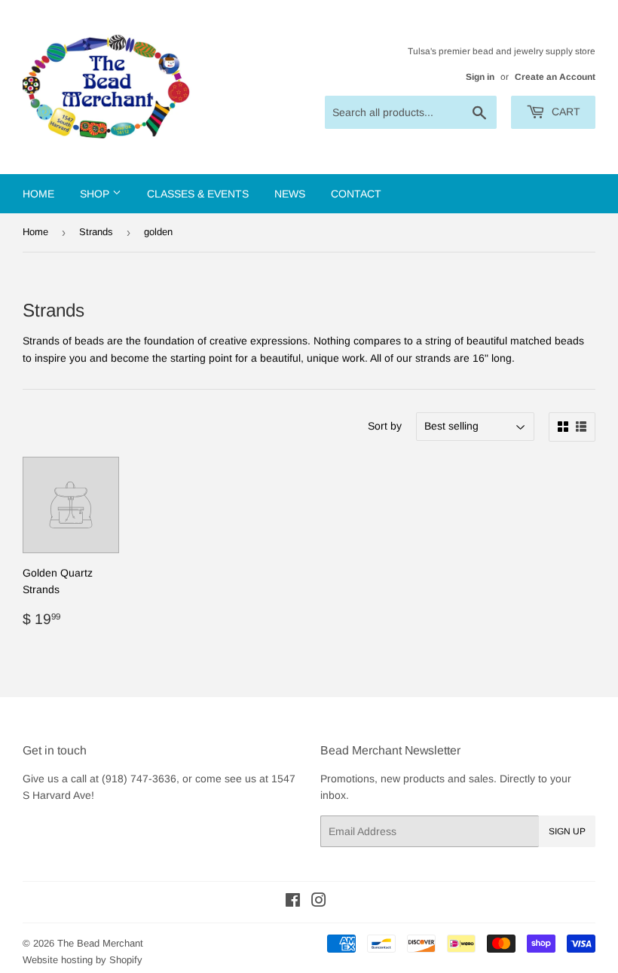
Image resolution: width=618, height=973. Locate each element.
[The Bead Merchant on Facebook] (293, 902)
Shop (96, 194)
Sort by (385, 426)
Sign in (480, 77)
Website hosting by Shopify (82, 959)
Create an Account (555, 77)
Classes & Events (198, 194)
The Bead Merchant (100, 943)
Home (38, 194)
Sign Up (567, 831)
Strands (96, 231)
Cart (564, 112)
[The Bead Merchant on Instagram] (318, 902)
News (289, 194)
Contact (356, 194)
